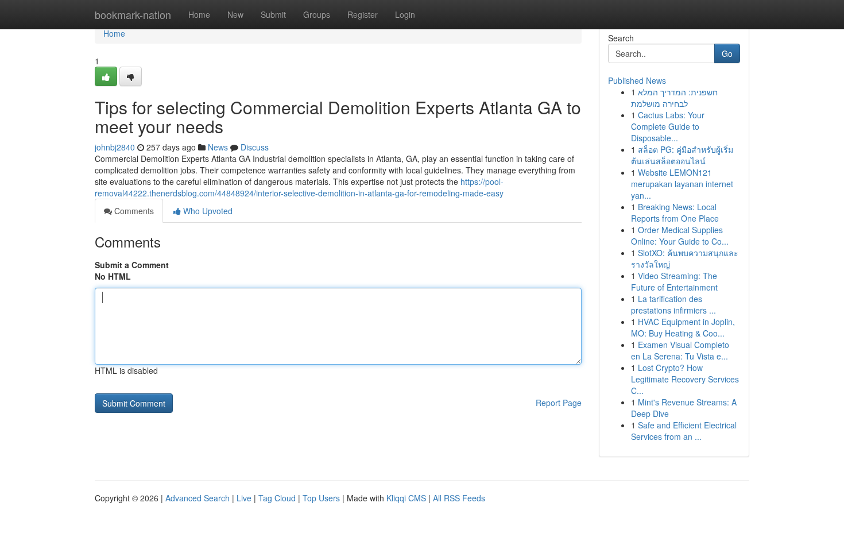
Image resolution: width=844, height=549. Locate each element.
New (235, 14)
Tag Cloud (277, 498)
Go (727, 53)
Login (405, 14)
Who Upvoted (207, 210)
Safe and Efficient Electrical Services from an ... (684, 430)
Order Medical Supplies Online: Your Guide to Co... (680, 235)
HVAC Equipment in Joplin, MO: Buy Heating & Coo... (683, 327)
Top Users (321, 498)
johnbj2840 (115, 147)
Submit (273, 14)
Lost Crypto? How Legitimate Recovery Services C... (685, 379)
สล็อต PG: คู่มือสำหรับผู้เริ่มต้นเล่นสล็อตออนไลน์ (682, 155)
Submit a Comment (132, 264)
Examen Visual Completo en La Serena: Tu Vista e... (680, 350)
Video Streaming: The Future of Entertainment (674, 281)
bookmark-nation (133, 14)
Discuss (255, 147)
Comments (133, 210)
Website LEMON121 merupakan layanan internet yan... (682, 184)
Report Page (559, 402)
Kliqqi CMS (406, 498)
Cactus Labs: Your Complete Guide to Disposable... (667, 126)
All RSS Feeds (459, 498)
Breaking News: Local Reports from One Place (675, 212)
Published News (637, 80)
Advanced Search (197, 498)
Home (199, 14)
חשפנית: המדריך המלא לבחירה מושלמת (674, 97)
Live (244, 498)
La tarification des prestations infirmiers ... (673, 304)
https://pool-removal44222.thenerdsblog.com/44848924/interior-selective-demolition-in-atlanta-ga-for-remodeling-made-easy (299, 187)
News (218, 147)
